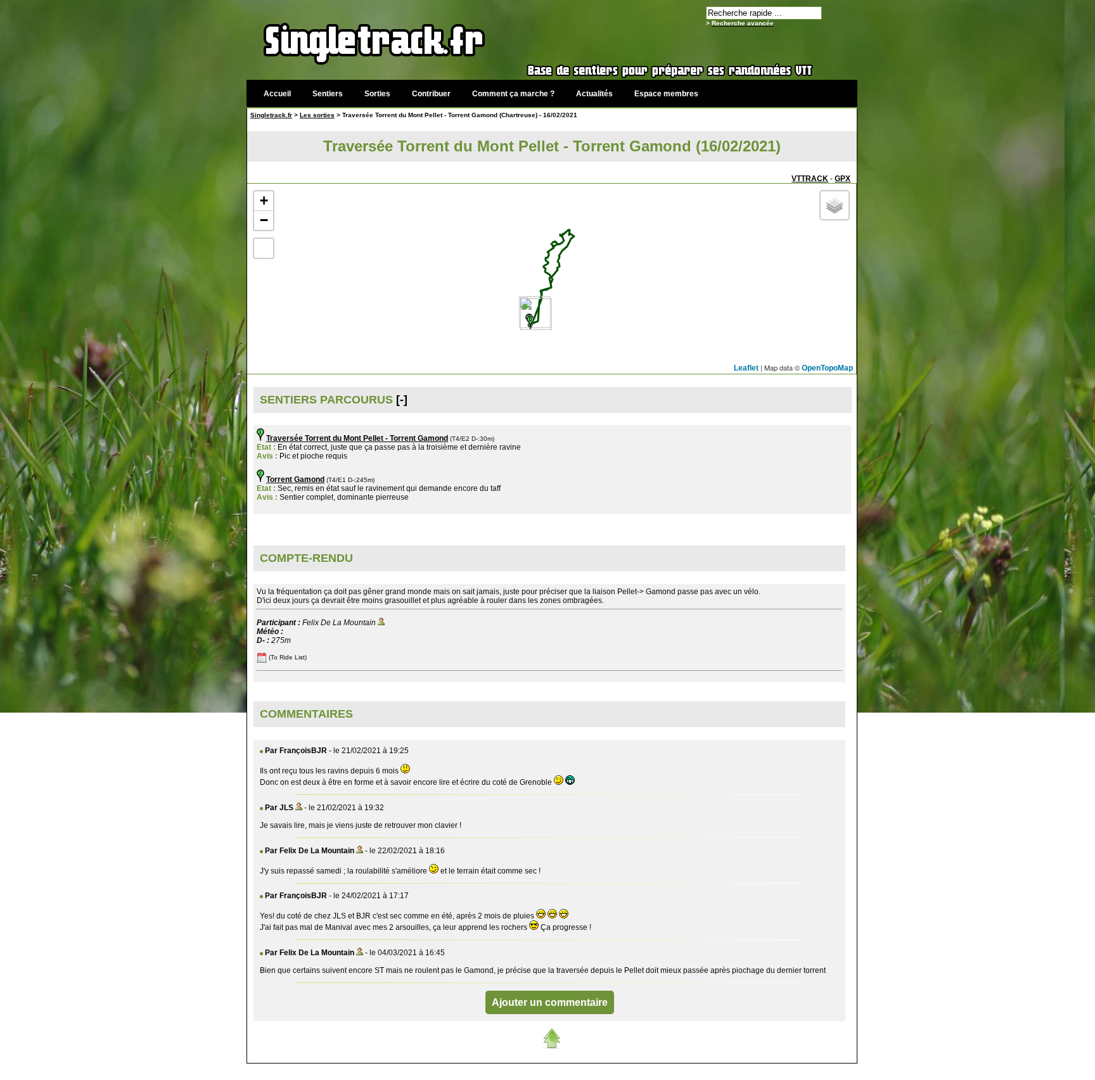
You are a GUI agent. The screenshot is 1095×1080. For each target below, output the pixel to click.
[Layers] (834, 205)
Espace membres (666, 93)
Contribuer (431, 93)
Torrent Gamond (295, 479)
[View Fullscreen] (263, 248)
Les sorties (317, 114)
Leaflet (746, 368)
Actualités (594, 93)
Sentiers (327, 93)
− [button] (264, 220)
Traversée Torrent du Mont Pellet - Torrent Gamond (357, 438)
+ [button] (264, 200)
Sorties (377, 93)
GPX (842, 178)
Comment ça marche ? (513, 93)
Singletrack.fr (271, 114)
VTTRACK (809, 178)
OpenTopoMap (827, 368)
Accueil (277, 93)
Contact (761, 1070)
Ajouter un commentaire (550, 1002)
